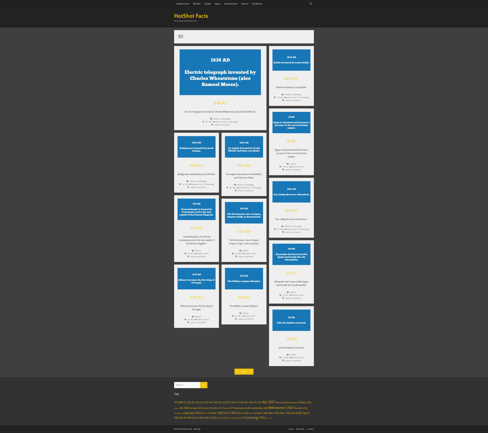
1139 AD (196, 297)
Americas (293, 402)
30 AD (291, 339)
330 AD (196, 228)
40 (213, 402)
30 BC (291, 141)
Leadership (259, 408)
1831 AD (291, 210)
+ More (244, 371)
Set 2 (230, 413)
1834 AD (291, 79)
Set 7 (296, 97)
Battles (177, 408)
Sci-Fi (206, 413)
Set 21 (238, 418)
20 (195, 402)
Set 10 (185, 417)
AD (210, 122)
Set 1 (218, 413)
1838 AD (220, 103)
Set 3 (243, 413)
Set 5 (248, 188)
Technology (225, 119)
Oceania (179, 413)
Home (291, 429)
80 (249, 402)
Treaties (268, 418)
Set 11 (301, 295)
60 (231, 402)
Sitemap (197, 429)
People (207, 4)
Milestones (217, 122)
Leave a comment (222, 125)
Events (207, 408)
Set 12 (224, 122)
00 (178, 402)
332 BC (291, 273)
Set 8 (206, 254)
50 (222, 402)
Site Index (300, 429)
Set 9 (301, 167)
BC (287, 167)
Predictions (257, 4)
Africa (281, 402)
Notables (300, 408)
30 (207, 122)
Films (217, 408)
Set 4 (253, 413)
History (244, 4)
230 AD (244, 231)
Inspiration (242, 408)
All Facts (197, 4)
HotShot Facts (182, 4)
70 (240, 402)
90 (258, 402)
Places (217, 4)
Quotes (193, 413)
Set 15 (221, 418)
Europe (196, 408)
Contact (310, 429)
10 (187, 402)
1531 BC (244, 297)
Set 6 (201, 184)
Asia (306, 402)
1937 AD (244, 165)
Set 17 (230, 418)
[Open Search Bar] (311, 4)
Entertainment (231, 4)
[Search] (203, 385)
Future (228, 408)
